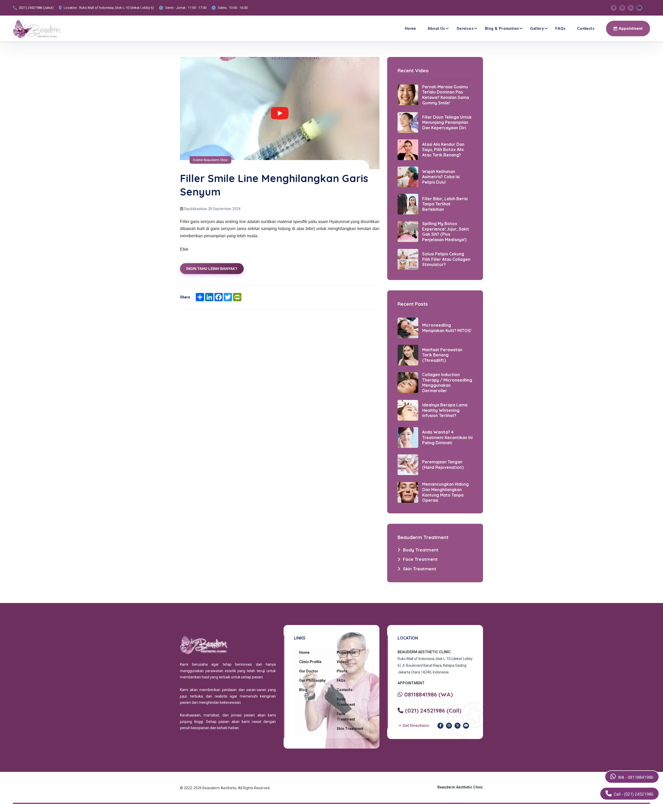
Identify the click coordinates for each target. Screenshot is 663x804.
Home (410, 28)
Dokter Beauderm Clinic (210, 160)
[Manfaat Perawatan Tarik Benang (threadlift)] (408, 355)
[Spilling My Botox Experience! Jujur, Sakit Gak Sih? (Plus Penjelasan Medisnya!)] (408, 231)
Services (465, 28)
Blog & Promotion (502, 28)
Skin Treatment (350, 729)
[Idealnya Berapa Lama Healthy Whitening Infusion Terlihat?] (408, 410)
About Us (436, 28)
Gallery (537, 28)
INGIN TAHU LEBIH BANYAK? (211, 269)
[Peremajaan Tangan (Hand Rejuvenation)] (408, 464)
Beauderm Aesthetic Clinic (460, 787)
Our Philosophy (312, 680)
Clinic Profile (310, 662)
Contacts (585, 28)
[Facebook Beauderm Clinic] (614, 8)
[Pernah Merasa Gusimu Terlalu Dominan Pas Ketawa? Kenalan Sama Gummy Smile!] (408, 94)
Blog (303, 690)
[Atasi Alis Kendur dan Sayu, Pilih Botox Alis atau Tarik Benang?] (408, 149)
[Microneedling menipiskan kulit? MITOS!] (408, 327)
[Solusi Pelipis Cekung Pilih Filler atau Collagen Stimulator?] (408, 259)
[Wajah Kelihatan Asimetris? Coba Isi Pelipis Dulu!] (408, 177)
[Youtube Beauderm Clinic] (639, 8)
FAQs (560, 28)
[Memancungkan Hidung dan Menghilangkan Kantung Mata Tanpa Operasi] (408, 492)
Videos (343, 662)
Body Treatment (346, 702)
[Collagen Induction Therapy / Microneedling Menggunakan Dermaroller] (408, 382)
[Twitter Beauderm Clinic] (631, 8)
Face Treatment (346, 716)
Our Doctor (308, 671)
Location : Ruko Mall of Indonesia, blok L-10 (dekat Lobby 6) (109, 8)
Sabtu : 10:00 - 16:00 (233, 8)
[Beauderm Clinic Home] (37, 28)
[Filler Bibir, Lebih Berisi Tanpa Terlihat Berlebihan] (408, 204)
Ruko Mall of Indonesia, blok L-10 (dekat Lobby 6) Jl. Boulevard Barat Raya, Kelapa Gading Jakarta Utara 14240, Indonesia (435, 665)
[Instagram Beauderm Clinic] (622, 8)
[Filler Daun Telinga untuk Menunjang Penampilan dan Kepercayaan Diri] (408, 122)
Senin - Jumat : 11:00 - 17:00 (185, 8)
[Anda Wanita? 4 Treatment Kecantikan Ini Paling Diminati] (408, 437)
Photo (342, 671)
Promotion (346, 652)
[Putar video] (279, 113)
